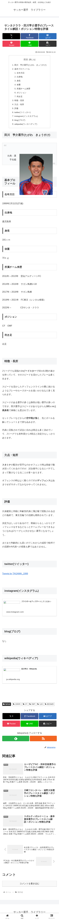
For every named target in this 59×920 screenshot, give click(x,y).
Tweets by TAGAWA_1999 (15, 573)
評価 (16, 108)
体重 (19, 85)
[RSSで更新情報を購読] (43, 738)
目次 (26, 59)
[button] (48, 44)
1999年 (18, 704)
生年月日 (20, 73)
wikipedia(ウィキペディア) (25, 124)
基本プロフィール (22, 69)
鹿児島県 (50, 704)
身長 (19, 81)
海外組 (7, 704)
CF (26, 704)
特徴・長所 (19, 100)
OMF (33, 704)
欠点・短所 (19, 104)
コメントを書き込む (29, 883)
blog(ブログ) (19, 120)
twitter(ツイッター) (22, 112)
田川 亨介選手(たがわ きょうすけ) (30, 65)
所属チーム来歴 (23, 89)
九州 (41, 704)
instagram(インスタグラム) (26, 116)
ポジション (21, 93)
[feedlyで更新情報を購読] (15, 738)
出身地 (20, 77)
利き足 (20, 96)
